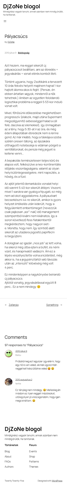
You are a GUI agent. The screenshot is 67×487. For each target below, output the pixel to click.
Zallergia (14, 305)
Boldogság (23, 52)
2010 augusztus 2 (23, 379)
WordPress (57, 480)
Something (52, 305)
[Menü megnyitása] (5, 21)
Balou (18, 354)
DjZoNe (11, 41)
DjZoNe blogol (21, 6)
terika (18, 383)
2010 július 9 (21, 351)
